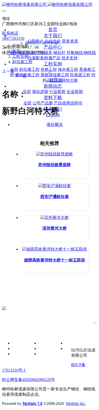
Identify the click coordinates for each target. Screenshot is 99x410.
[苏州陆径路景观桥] (54, 154)
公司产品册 (75, 343)
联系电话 (10, 33)
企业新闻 (47, 354)
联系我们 (63, 363)
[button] (49, 71)
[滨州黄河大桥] (54, 217)
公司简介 (20, 343)
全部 (14, 69)
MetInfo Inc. (76, 403)
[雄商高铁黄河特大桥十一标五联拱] (54, 249)
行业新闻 (47, 348)
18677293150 (13, 38)
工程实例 (20, 56)
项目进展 (47, 343)
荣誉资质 (20, 354)
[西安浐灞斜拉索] (54, 185)
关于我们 (10, 332)
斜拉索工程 (22, 62)
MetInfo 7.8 (32, 403)
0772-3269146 (14, 299)
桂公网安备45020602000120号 (28, 379)
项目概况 (54, 124)
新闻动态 (36, 332)
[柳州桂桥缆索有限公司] (49, 4)
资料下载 (63, 332)
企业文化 (20, 348)
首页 (52, 29)
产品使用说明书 (79, 348)
